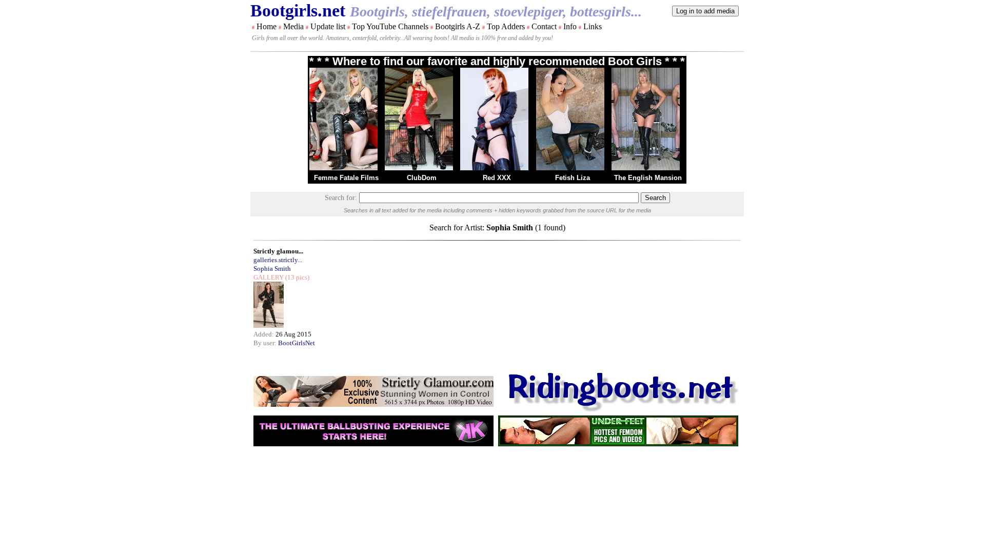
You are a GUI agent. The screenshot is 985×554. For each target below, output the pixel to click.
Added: (264, 334)
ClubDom (422, 178)
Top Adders (506, 26)
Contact (544, 26)
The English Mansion (648, 178)
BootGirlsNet (296, 343)
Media (293, 26)
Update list (327, 26)
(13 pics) (296, 277)
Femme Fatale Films (346, 178)
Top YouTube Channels (390, 26)
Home (267, 26)
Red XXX (497, 178)
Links (592, 26)
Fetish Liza (572, 178)
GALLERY (268, 277)
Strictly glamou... (278, 251)
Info (570, 26)
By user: (265, 343)
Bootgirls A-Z (457, 26)
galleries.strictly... (277, 260)
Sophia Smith (272, 268)
